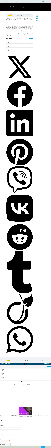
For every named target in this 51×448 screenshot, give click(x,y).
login (5, 415)
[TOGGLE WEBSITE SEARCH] (45, 1)
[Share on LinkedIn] (19, 137)
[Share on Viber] (19, 192)
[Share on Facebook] (19, 107)
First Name (1, 418)
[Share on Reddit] (19, 250)
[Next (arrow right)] (50, 224)
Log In (28, 15)
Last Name (1, 420)
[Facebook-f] (24, 364)
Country (1, 434)
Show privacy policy (2, 438)
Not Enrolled (10, 15)
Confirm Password (2, 428)
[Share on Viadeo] (19, 323)
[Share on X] (19, 80)
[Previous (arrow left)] (1, 224)
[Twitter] (26, 364)
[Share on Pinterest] (19, 165)
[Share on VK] (19, 223)
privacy (44, 363)
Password (1, 425)
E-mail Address (2, 432)
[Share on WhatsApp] (19, 354)
